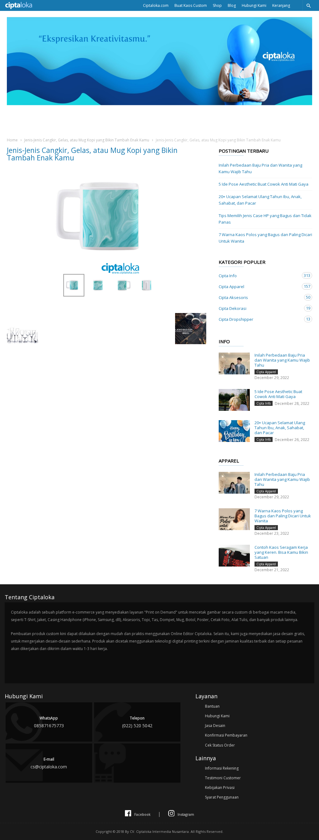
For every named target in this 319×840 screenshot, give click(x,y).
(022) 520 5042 (137, 721)
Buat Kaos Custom (190, 5)
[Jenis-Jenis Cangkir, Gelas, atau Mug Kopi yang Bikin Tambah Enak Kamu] (106, 239)
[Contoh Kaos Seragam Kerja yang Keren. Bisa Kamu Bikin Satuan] (234, 556)
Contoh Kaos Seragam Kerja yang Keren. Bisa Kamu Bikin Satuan (281, 552)
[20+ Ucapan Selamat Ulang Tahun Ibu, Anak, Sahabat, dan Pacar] (234, 431)
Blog (232, 5)
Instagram (186, 814)
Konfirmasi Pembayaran (226, 735)
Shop (217, 5)
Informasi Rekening (222, 768)
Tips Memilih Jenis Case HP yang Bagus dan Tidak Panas (265, 219)
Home (12, 140)
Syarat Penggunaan (222, 797)
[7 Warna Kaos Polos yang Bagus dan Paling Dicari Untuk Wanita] (234, 519)
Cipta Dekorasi (259, 308)
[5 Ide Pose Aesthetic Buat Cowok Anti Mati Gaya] (234, 400)
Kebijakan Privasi (220, 787)
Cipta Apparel (259, 286)
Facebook (142, 814)
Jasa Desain (215, 725)
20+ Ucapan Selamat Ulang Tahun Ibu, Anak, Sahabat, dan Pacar (260, 200)
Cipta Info (259, 275)
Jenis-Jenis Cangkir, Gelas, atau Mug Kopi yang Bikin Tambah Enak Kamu (86, 140)
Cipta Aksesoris (259, 297)
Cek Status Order (220, 745)
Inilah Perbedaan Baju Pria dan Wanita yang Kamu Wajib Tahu (260, 168)
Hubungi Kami (254, 5)
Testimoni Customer (223, 778)
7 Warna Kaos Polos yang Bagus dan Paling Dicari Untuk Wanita (265, 238)
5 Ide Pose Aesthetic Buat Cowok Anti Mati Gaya (263, 184)
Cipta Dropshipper (259, 319)
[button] (308, 5)
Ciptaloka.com (156, 5)
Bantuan (212, 706)
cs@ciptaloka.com (49, 763)
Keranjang (281, 5)
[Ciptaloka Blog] (159, 103)
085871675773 (49, 721)
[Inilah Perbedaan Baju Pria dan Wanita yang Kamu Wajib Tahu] (234, 363)
